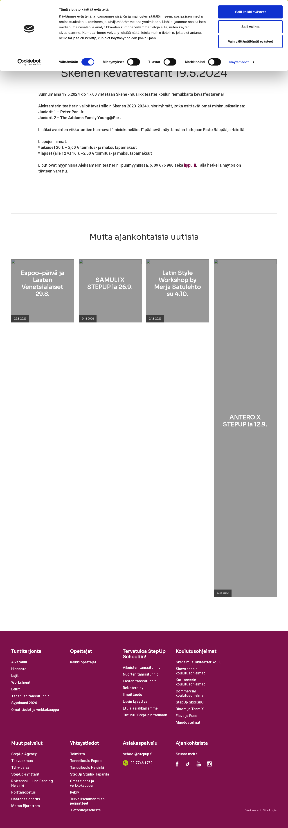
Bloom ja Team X (190, 709)
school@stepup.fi (137, 754)
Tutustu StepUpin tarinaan (145, 715)
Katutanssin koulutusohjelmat (190, 682)
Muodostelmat (188, 722)
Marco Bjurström (25, 806)
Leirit (15, 689)
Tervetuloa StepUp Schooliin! (144, 654)
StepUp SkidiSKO (190, 702)
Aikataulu (19, 662)
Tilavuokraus (22, 761)
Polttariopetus (23, 792)
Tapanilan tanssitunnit (30, 696)
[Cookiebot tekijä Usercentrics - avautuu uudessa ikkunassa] (29, 62)
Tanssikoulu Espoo (86, 761)
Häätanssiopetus (25, 799)
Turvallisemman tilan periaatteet (87, 801)
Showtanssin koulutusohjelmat (190, 671)
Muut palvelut (27, 743)
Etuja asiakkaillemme (140, 708)
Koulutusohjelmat (196, 651)
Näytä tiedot (238, 62)
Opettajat (81, 651)
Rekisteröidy (133, 688)
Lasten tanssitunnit (139, 681)
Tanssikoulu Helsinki (87, 767)
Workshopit (21, 682)
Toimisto (77, 754)
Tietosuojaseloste (85, 810)
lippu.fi (190, 165)
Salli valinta (250, 27)
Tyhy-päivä (20, 767)
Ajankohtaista (192, 743)
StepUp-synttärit (25, 774)
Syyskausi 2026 (24, 703)
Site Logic (270, 810)
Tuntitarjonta (26, 651)
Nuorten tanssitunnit (140, 674)
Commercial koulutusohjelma (189, 693)
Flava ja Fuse (186, 716)
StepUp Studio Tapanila (89, 774)
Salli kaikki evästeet (250, 12)
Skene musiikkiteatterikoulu (198, 662)
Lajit (15, 676)
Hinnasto (19, 669)
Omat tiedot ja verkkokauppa (35, 710)
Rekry (74, 792)
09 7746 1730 (141, 763)
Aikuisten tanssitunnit (141, 667)
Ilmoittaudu (132, 694)
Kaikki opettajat (83, 662)
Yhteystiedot (84, 743)
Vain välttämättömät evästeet (250, 41)
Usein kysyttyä (135, 701)
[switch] (133, 62)
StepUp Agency (24, 754)
